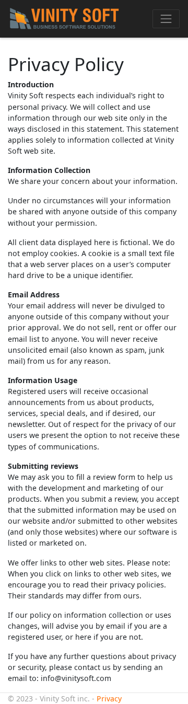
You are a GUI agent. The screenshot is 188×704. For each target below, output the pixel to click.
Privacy (109, 698)
